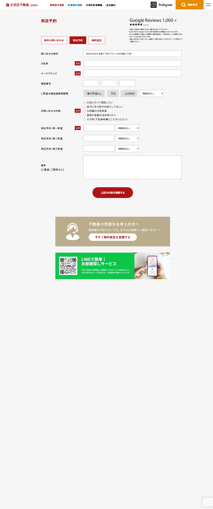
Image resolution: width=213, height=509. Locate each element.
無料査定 (97, 40)
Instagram (161, 4)
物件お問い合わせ (54, 40)
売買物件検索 (75, 5)
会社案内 (111, 5)
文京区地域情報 (94, 5)
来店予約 (78, 40)
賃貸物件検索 (57, 5)
